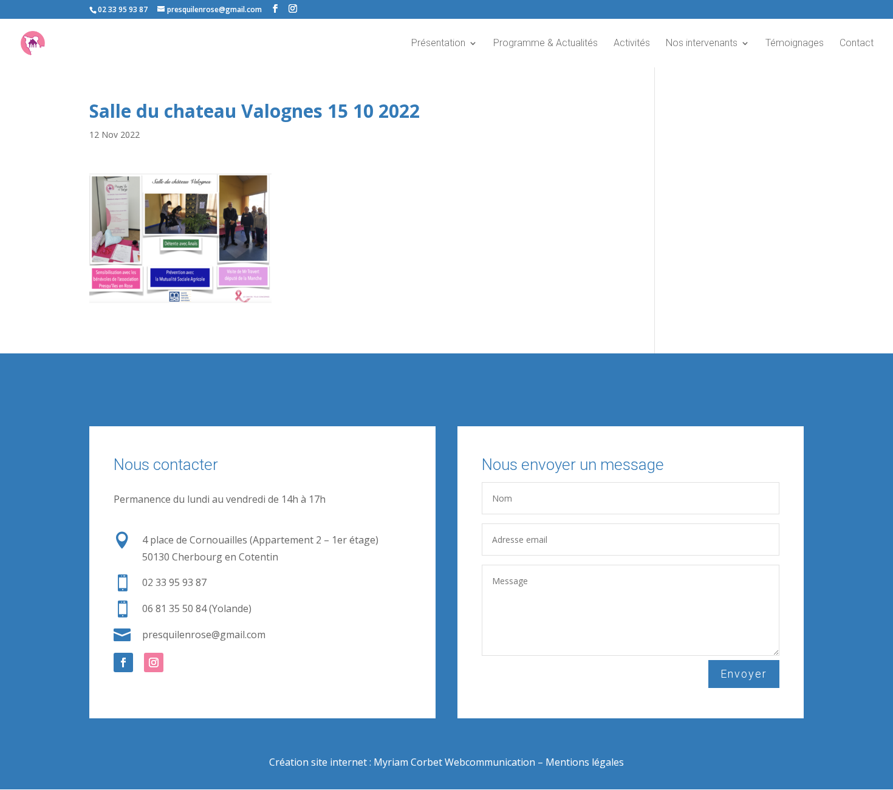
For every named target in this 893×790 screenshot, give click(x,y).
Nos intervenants (701, 44)
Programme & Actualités (545, 44)
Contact (857, 44)
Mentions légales (585, 762)
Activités (632, 44)
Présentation (438, 44)
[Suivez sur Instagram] (153, 662)
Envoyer (743, 673)
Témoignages (794, 44)
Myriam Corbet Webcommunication (453, 762)
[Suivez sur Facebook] (123, 662)
